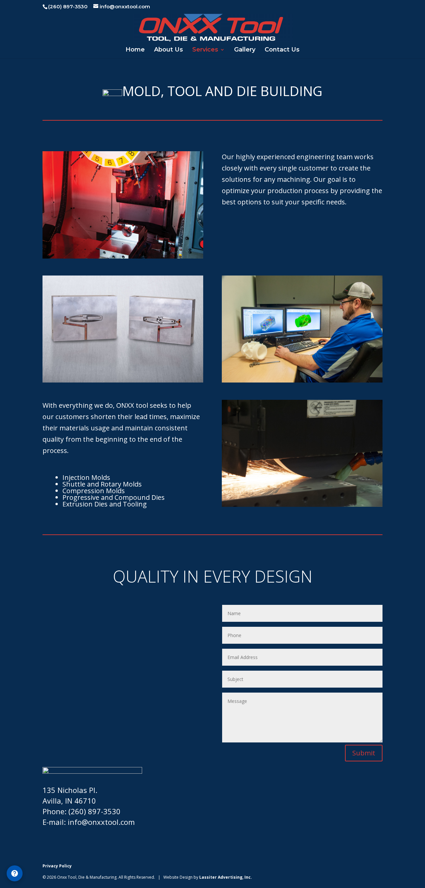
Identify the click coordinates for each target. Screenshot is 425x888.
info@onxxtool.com (101, 822)
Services (205, 50)
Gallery (244, 50)
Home (135, 50)
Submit (363, 752)
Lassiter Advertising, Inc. (225, 877)
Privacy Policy (57, 866)
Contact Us (282, 50)
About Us (168, 50)
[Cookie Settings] (15, 873)
